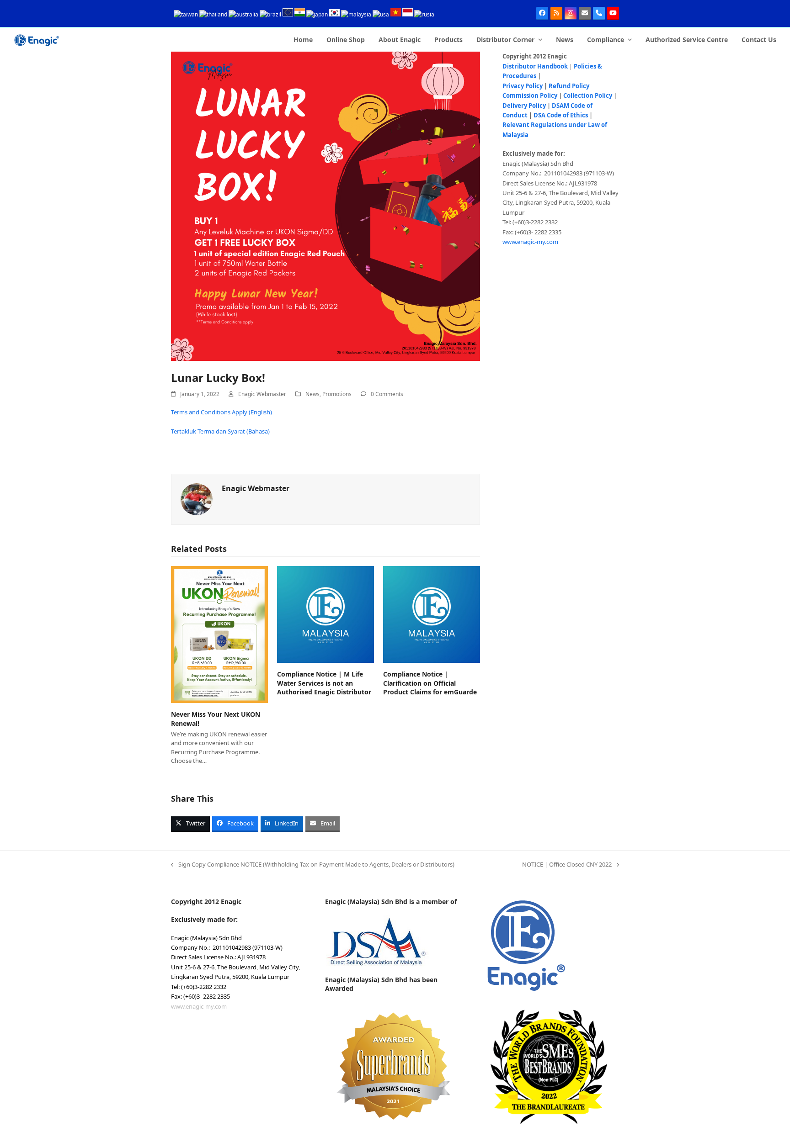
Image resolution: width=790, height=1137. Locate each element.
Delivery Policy (524, 105)
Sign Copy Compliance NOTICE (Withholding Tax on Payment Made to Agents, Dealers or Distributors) (312, 864)
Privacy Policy (522, 86)
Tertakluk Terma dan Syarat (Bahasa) (220, 431)
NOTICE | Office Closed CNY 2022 (567, 864)
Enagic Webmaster (262, 394)
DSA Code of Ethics (561, 115)
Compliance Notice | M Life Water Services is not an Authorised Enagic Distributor (324, 683)
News (312, 394)
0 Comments (387, 394)
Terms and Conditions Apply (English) (221, 412)
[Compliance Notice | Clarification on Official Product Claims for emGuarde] (431, 614)
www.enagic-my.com (530, 242)
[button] (190, 824)
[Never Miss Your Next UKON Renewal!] (219, 634)
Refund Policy (569, 86)
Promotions (337, 394)
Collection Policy (587, 95)
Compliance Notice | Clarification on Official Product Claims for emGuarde (430, 683)
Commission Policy (529, 95)
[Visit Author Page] (197, 498)
